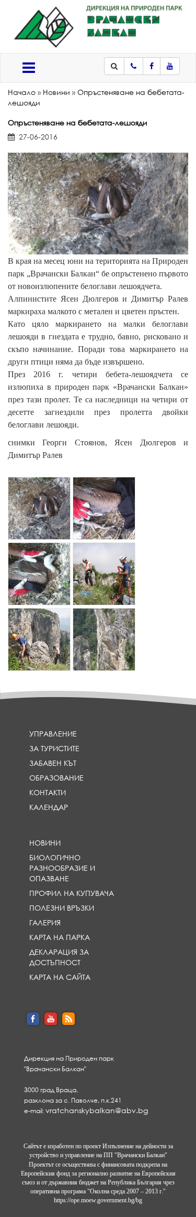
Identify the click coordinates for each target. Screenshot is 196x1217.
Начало (22, 92)
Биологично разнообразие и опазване (62, 867)
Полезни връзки (61, 908)
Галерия (45, 922)
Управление (53, 734)
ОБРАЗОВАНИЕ (56, 778)
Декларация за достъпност (59, 957)
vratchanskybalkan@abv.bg (96, 1110)
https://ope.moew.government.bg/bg (98, 1200)
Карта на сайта (59, 977)
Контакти (47, 792)
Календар (48, 807)
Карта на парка (59, 937)
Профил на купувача (71, 893)
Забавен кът (52, 763)
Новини (56, 92)
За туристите (54, 748)
